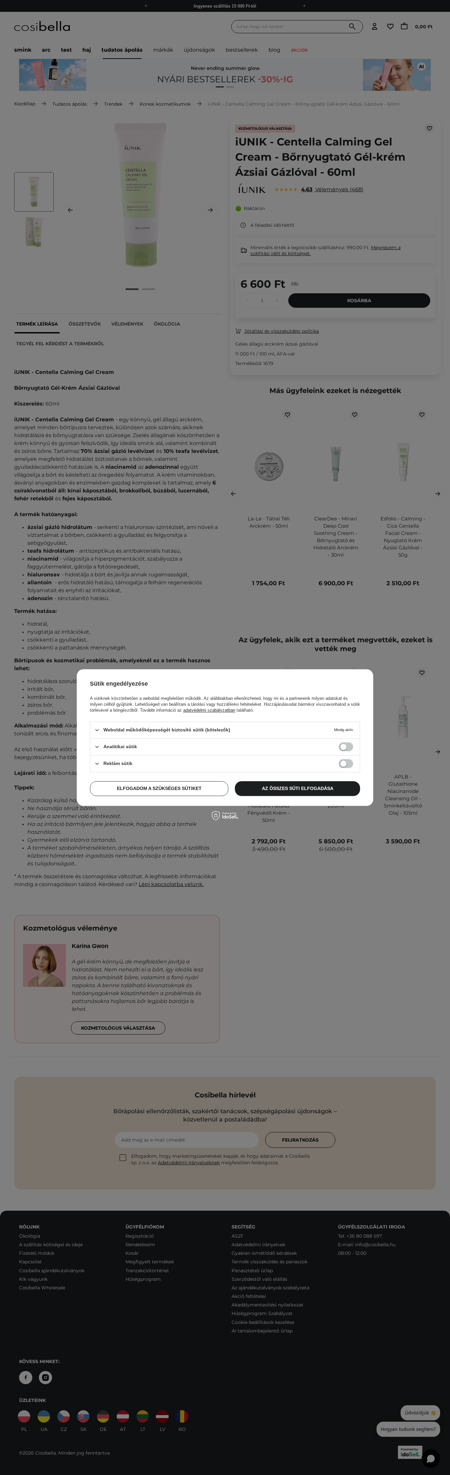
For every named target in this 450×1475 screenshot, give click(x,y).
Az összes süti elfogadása (297, 788)
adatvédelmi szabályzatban (209, 710)
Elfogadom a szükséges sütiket (159, 788)
